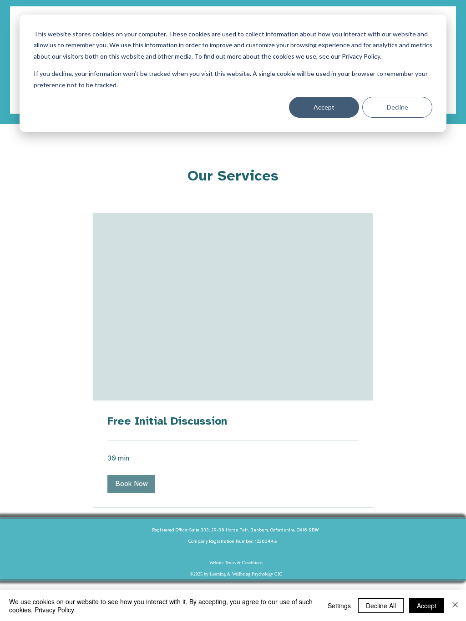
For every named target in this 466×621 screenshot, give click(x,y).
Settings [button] (339, 605)
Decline (397, 107)
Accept (324, 107)
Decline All (381, 605)
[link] (233, 422)
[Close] (455, 605)
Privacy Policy (54, 609)
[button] (131, 484)
